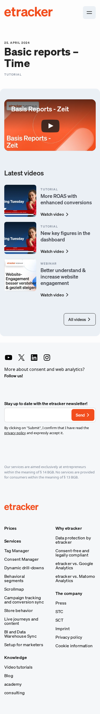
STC (59, 611)
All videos (77, 319)
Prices (10, 528)
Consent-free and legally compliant (72, 552)
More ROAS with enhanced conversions (66, 199)
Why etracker (68, 528)
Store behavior (18, 610)
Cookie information (74, 646)
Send (80, 415)
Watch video (52, 214)
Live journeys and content (21, 621)
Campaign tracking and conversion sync (24, 599)
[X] (21, 357)
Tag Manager (16, 550)
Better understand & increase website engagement (63, 276)
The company (68, 593)
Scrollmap (14, 589)
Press (61, 603)
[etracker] (28, 12)
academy (13, 684)
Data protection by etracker (73, 540)
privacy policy (15, 432)
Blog (8, 675)
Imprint (62, 628)
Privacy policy (68, 637)
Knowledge (15, 657)
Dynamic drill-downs (24, 568)
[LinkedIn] (34, 357)
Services (12, 541)
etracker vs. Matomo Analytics (75, 578)
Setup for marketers (23, 644)
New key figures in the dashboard (65, 236)
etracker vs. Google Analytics (74, 565)
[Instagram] (47, 357)
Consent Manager (21, 559)
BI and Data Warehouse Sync (20, 634)
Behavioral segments (14, 578)
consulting (14, 693)
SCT (59, 620)
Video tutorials (18, 667)
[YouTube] (8, 357)
